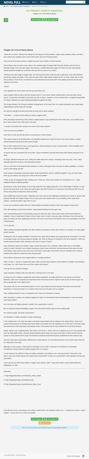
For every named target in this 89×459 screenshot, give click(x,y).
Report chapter (45, 423)
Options (44, 2)
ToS (73, 456)
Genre (35, 2)
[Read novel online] (12, 2)
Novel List (26, 2)
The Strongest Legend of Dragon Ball (44, 11)
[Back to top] (83, 456)
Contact (69, 456)
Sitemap (77, 456)
